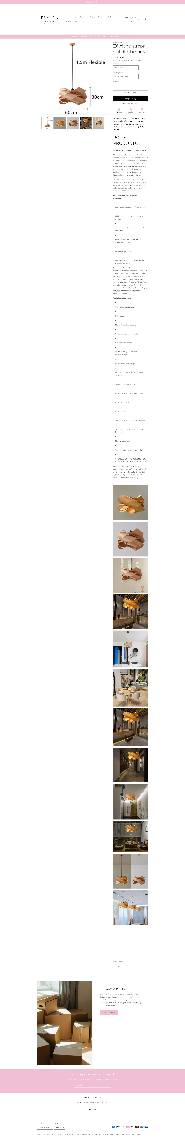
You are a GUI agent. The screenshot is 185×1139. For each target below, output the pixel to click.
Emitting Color (118, 73)
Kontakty (105, 1102)
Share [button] (118, 967)
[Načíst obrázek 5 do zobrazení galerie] (98, 123)
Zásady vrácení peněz (73, 1134)
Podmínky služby (108, 1134)
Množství (116, 81)
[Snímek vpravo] (107, 123)
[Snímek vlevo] (39, 123)
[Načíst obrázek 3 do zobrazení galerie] (73, 123)
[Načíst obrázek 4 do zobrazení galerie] (86, 123)
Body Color (117, 64)
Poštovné (125, 60)
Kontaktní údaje (135, 1134)
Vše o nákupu (95, 1102)
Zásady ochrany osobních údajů (91, 1134)
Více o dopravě (109, 1012)
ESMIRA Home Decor (48, 1134)
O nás (86, 1102)
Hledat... (79, 1102)
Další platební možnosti (130, 103)
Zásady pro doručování (122, 1134)
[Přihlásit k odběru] (108, 1085)
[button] (82, 17)
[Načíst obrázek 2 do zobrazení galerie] (60, 123)
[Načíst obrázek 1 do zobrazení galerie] (47, 123)
